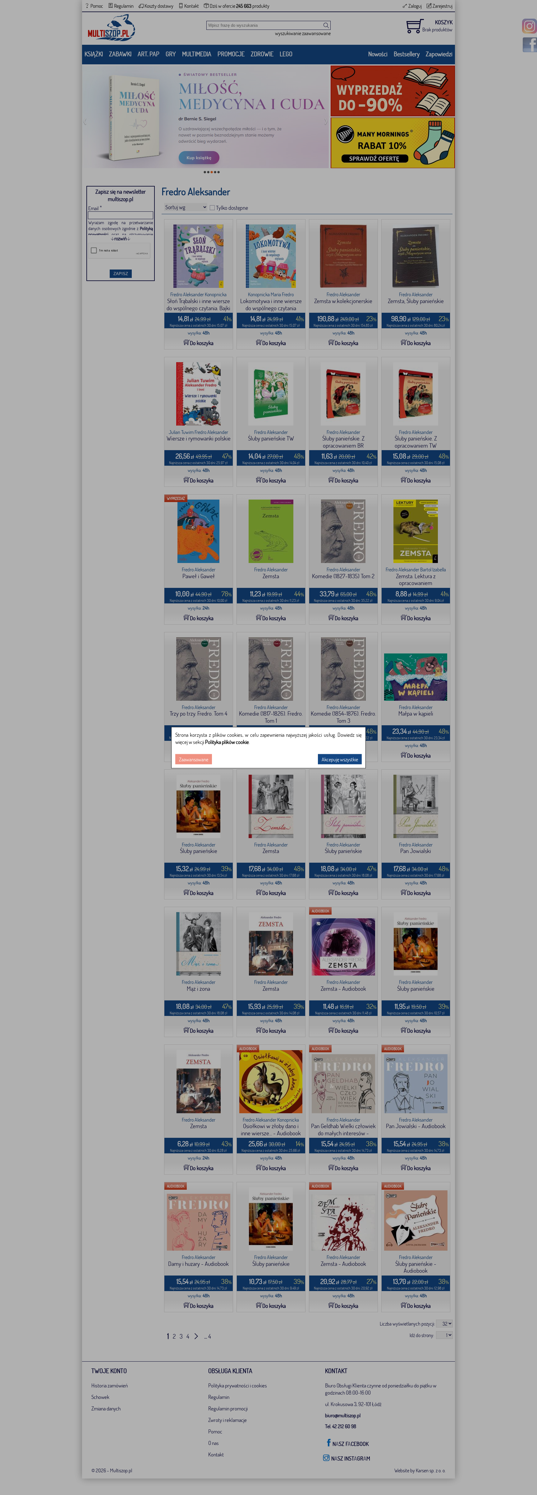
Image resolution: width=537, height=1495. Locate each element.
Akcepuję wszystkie (340, 759)
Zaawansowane (193, 759)
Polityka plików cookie (227, 741)
